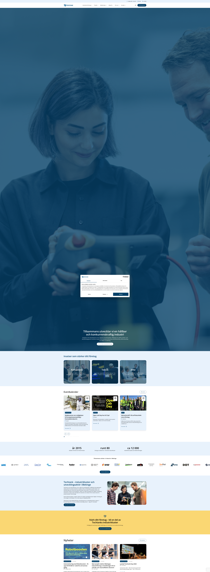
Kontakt (145, 1)
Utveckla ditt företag (87, 5)
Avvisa (89, 294)
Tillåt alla (120, 294)
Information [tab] (105, 280)
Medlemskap (102, 5)
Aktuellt (110, 5)
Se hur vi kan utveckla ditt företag (105, 344)
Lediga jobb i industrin (132, 1)
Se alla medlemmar (105, 472)
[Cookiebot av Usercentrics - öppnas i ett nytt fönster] (123, 277)
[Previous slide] (65, 434)
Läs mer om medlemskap (105, 528)
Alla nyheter (142, 540)
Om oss (116, 5)
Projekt (95, 5)
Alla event (143, 391)
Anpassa (104, 294)
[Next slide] (68, 434)
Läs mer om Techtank (69, 504)
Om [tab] (121, 280)
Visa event (68, 428)
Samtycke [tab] (89, 280)
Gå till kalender (142, 5)
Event (140, 1)
